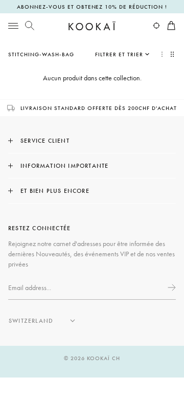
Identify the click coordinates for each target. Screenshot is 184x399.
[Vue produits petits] (173, 54)
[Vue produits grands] (162, 54)
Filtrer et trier (119, 54)
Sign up (171, 287)
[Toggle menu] (13, 25)
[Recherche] (29, 25)
